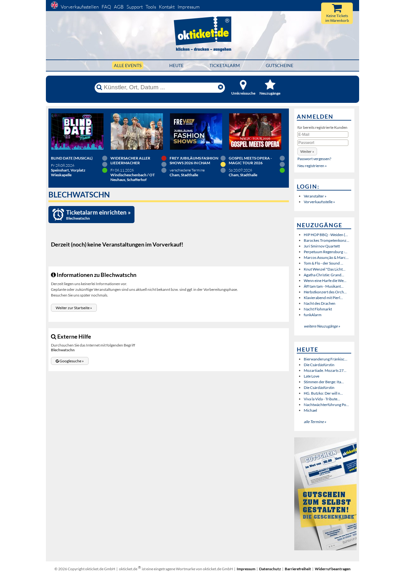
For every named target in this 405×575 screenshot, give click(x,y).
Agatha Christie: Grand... (324, 274)
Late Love (311, 376)
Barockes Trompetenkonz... (326, 240)
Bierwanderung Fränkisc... (325, 359)
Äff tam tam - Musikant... (324, 286)
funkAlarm (312, 314)
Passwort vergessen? (314, 158)
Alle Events (127, 65)
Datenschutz (270, 568)
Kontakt (167, 7)
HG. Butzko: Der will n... (323, 393)
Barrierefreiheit (298, 568)
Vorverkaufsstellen (80, 7)
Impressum (189, 7)
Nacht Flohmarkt (318, 309)
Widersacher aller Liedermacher (130, 160)
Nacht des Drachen (319, 303)
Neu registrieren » (312, 165)
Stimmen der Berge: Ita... (324, 381)
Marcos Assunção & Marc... (326, 257)
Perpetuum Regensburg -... (325, 251)
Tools (151, 7)
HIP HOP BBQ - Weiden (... (326, 234)
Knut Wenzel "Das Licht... (325, 269)
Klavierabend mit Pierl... (323, 297)
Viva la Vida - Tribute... (322, 399)
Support (135, 7)
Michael (310, 410)
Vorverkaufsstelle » (319, 201)
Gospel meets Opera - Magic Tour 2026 (250, 160)
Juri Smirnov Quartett (322, 246)
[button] (74, 308)
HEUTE (176, 65)
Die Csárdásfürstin (319, 364)
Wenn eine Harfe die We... (325, 280)
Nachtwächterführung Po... (326, 404)
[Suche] (99, 87)
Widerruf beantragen (333, 568)
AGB (119, 7)
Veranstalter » (315, 196)
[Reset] (220, 87)
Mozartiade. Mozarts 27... (325, 370)
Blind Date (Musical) (72, 158)
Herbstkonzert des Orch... (325, 292)
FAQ (106, 7)
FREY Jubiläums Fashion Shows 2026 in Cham (194, 160)
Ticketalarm (224, 65)
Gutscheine (279, 65)
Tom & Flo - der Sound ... (323, 263)
